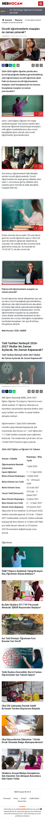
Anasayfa (8, 20)
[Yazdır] (18, 65)
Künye (16, 798)
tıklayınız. (27, 816)
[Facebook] (3, 65)
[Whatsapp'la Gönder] (13, 65)
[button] (33, 65)
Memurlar (18, 20)
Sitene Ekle (22, 801)
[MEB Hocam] (12, 3)
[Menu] (41, 3)
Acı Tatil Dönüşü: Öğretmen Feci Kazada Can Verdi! (26, 11)
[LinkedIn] (10, 65)
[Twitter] (6, 65)
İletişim (24, 798)
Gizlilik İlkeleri (34, 798)
